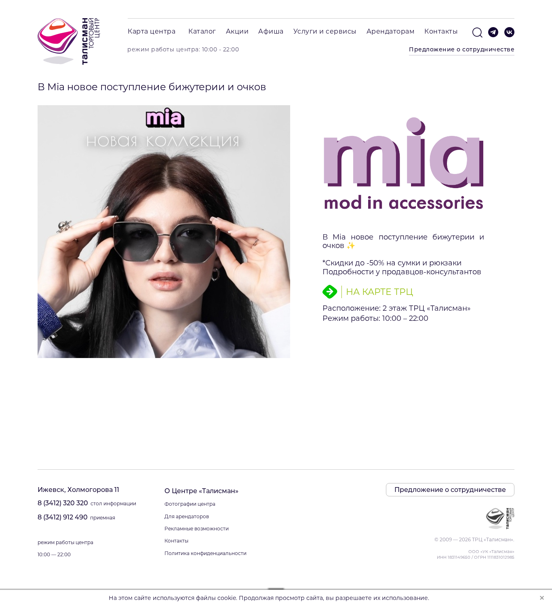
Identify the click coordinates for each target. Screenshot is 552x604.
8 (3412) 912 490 (63, 517)
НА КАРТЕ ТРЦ (379, 291)
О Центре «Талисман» (201, 491)
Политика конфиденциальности (205, 553)
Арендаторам (391, 31)
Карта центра (151, 31)
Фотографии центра (189, 504)
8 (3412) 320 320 (63, 503)
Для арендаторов (186, 516)
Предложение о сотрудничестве (461, 49)
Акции (237, 31)
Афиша (271, 31)
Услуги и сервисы (325, 31)
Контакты (441, 31)
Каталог (202, 31)
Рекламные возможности (196, 529)
